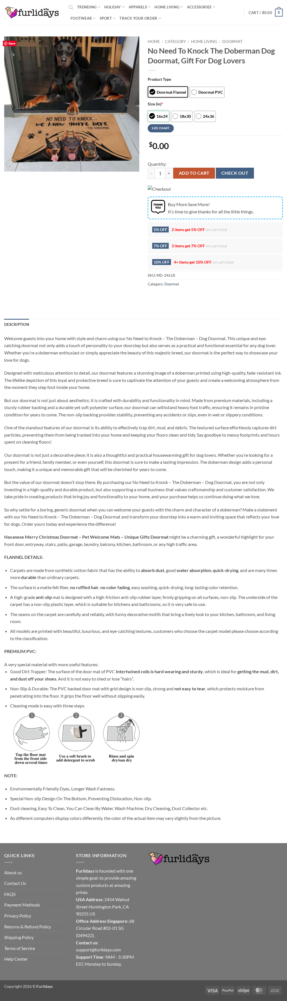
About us (13, 872)
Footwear (81, 18)
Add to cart (194, 173)
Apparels (138, 7)
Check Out (234, 173)
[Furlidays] (32, 12)
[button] (266, 12)
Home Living (166, 7)
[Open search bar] (71, 7)
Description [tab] (16, 324)
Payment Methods (22, 904)
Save (11, 43)
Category (175, 41)
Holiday (112, 7)
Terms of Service (19, 948)
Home (154, 41)
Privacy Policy (17, 915)
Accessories (199, 7)
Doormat (232, 41)
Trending (86, 7)
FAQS (9, 894)
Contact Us (15, 883)
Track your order (138, 18)
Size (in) (155, 104)
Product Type (159, 79)
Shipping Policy (19, 937)
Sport (106, 18)
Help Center (16, 958)
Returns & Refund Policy (27, 926)
